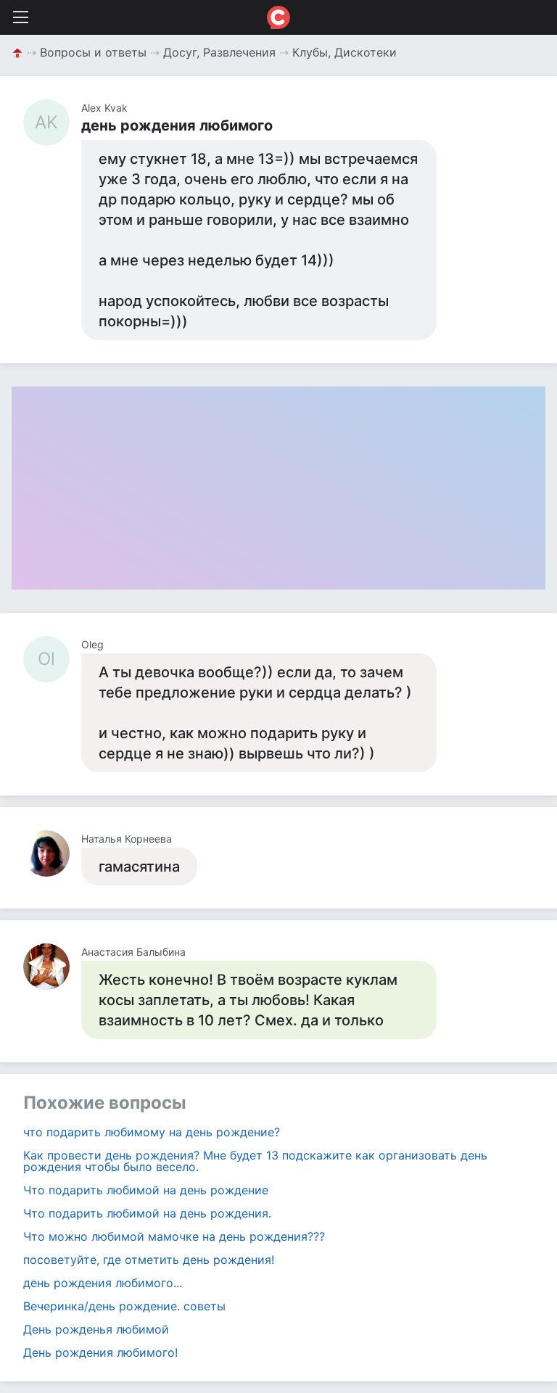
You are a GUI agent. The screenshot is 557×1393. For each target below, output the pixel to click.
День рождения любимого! (100, 1352)
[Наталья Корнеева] (52, 853)
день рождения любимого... (102, 1283)
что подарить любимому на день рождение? (151, 1132)
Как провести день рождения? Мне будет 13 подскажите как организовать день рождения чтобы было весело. (255, 1161)
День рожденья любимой (96, 1329)
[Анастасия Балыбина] (52, 966)
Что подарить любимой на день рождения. (147, 1213)
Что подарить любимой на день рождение (145, 1190)
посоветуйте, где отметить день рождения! (148, 1259)
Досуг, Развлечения (219, 52)
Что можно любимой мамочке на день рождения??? (174, 1236)
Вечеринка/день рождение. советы (124, 1306)
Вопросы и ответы (93, 52)
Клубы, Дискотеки (344, 52)
